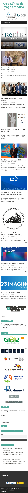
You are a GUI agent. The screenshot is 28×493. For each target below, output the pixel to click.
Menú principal (7, 22)
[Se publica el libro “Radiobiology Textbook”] (14, 254)
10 (14, 308)
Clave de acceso (4, 419)
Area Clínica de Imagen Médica (13, 5)
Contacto (4, 475)
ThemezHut (3, 491)
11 (17, 308)
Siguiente (14, 310)
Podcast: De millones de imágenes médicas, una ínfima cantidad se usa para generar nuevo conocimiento (14, 463)
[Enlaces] (14, 340)
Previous (3, 34)
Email (2, 434)
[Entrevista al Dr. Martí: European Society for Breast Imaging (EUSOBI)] (14, 58)
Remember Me (5, 422)
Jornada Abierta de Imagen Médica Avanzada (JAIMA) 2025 (7, 45)
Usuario (3, 415)
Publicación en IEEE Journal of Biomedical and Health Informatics (20, 45)
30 (22, 308)
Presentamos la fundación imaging (10, 292)
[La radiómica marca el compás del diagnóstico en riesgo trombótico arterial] (14, 150)
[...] (21, 77)
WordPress (12, 489)
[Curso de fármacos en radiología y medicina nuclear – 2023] (14, 119)
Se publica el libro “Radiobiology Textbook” (12, 263)
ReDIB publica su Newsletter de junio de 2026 (13, 452)
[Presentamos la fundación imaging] (14, 283)
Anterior (10, 307)
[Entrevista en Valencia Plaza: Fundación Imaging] (14, 89)
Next (24, 34)
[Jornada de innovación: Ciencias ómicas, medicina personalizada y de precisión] (14, 182)
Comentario (12, 71)
